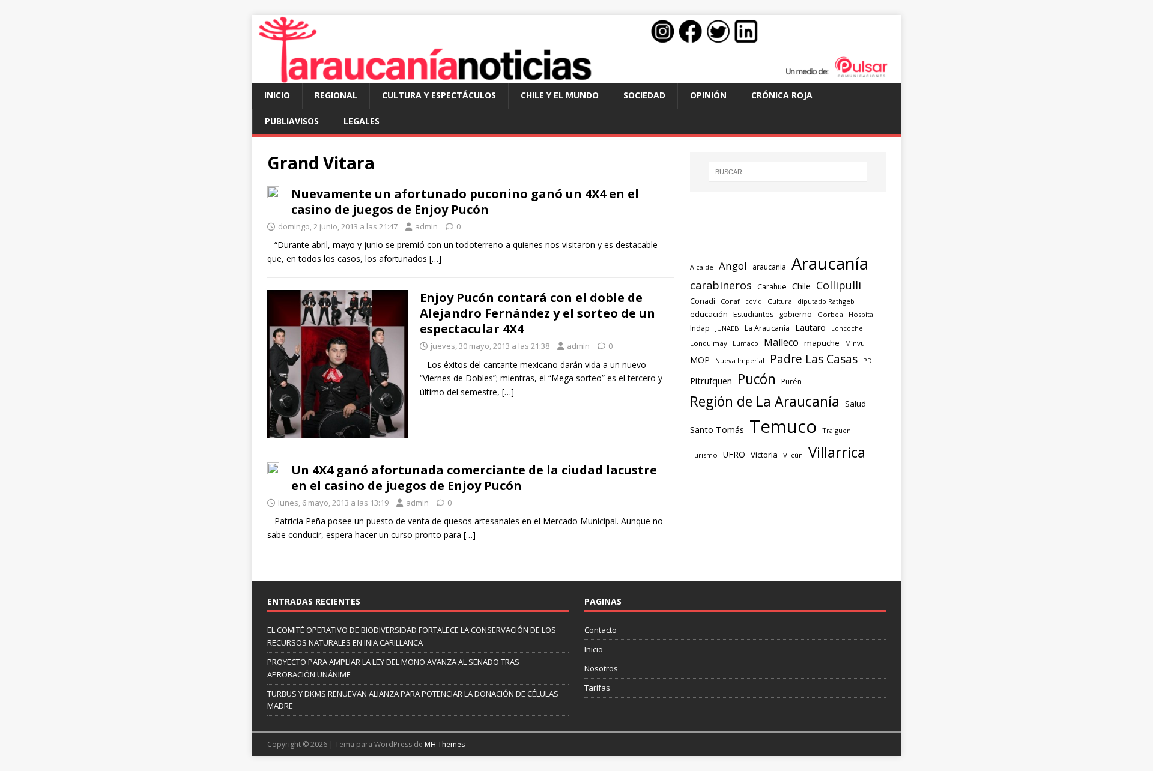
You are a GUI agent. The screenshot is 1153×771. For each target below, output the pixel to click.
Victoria (764, 454)
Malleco (781, 342)
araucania (769, 267)
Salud (855, 403)
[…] (435, 258)
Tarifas (597, 687)
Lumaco (745, 343)
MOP (700, 360)
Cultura (779, 301)
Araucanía (829, 263)
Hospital (862, 314)
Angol (733, 266)
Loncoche (847, 328)
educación (709, 314)
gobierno (795, 314)
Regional (336, 95)
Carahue (772, 287)
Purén (791, 381)
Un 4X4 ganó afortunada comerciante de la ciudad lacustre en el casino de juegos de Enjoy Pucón (474, 478)
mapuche (822, 342)
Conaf (730, 301)
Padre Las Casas (814, 359)
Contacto (600, 629)
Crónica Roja (782, 95)
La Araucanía (767, 328)
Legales (361, 121)
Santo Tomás (717, 429)
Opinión (708, 95)
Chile (801, 286)
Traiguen (836, 430)
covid (753, 301)
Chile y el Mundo (560, 95)
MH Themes (445, 744)
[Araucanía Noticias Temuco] (576, 76)
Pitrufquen (711, 381)
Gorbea (830, 314)
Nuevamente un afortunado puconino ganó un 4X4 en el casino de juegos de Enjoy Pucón (465, 201)
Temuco (783, 426)
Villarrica (836, 452)
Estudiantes (753, 314)
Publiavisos (292, 121)
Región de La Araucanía (765, 401)
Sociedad (644, 95)
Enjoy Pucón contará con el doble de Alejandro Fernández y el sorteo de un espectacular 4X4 (537, 313)
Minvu (855, 343)
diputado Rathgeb (826, 301)
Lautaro (810, 327)
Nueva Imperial (739, 360)
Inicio (277, 95)
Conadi (702, 300)
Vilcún (793, 454)
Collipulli (838, 285)
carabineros (721, 285)
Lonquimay (708, 343)
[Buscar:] (788, 172)
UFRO (734, 454)
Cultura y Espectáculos (439, 95)
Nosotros (601, 668)
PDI (868, 360)
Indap (700, 328)
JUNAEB (727, 328)
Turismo (704, 454)
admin (426, 226)
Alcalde (701, 267)
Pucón (756, 379)
